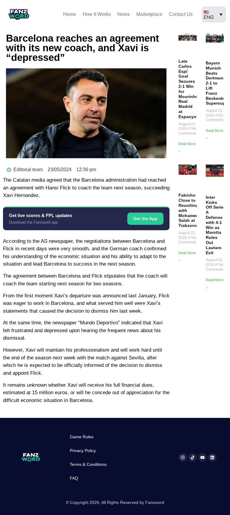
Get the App (145, 218)
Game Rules (81, 436)
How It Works (97, 14)
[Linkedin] (212, 457)
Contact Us (181, 14)
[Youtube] (202, 457)
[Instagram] (182, 457)
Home (69, 14)
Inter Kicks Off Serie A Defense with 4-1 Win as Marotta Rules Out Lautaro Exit (214, 225)
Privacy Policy (83, 450)
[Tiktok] (192, 457)
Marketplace (149, 14)
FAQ (74, 478)
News (123, 14)
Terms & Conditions (88, 464)
